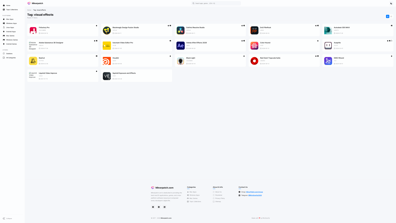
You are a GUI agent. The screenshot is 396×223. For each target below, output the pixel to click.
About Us (218, 192)
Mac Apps (193, 192)
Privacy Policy (220, 198)
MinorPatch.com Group (254, 192)
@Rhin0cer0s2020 (255, 195)
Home (29, 10)
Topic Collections (195, 201)
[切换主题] (391, 3)
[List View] (391, 16)
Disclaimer (218, 195)
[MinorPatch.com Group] (159, 207)
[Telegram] (153, 207)
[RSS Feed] (165, 207)
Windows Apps (195, 195)
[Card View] (387, 16)
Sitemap (218, 201)
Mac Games (193, 198)
